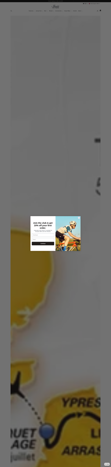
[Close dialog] (79, 218)
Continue (42, 243)
